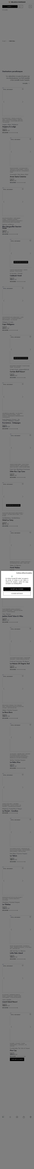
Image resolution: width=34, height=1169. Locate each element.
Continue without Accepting (24, 573)
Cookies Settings (17, 593)
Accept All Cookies (17, 589)
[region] (17, 584)
